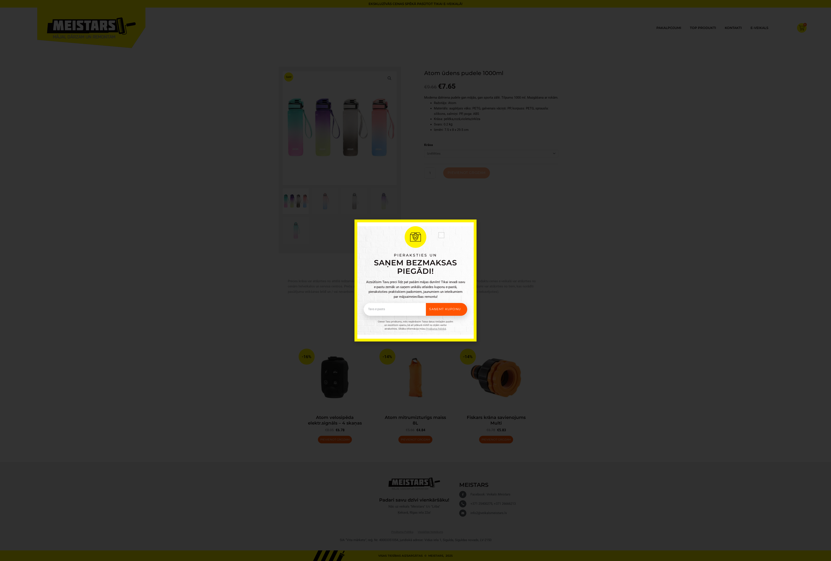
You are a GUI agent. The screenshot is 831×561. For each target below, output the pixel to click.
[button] (441, 235)
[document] (415, 280)
